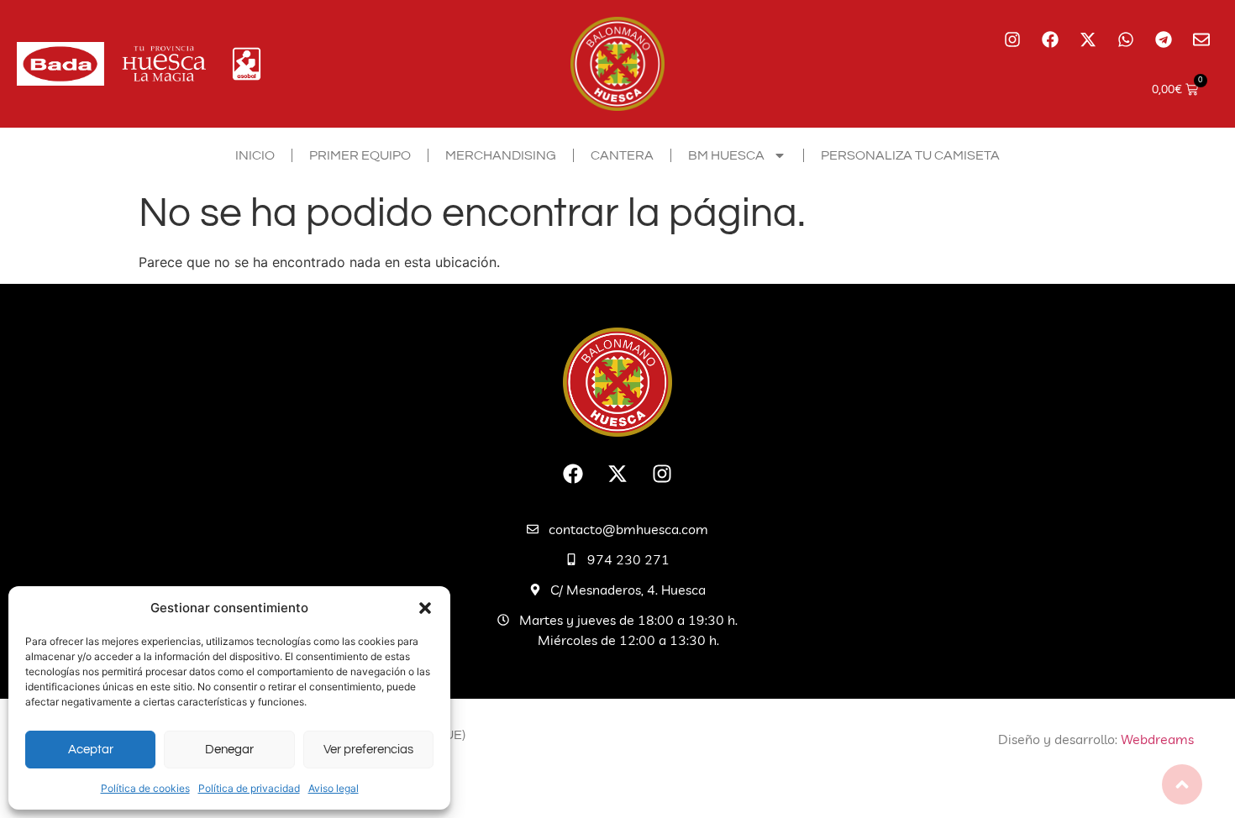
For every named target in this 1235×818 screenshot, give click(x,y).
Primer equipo (360, 155)
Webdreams (1157, 739)
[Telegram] (1163, 39)
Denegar (229, 749)
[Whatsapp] (1126, 39)
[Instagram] (1012, 39)
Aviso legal (333, 788)
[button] (425, 608)
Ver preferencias (368, 749)
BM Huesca (726, 155)
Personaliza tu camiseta (910, 155)
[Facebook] (1050, 39)
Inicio (255, 155)
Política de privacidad (249, 788)
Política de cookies (145, 788)
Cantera (622, 155)
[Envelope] (1201, 39)
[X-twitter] (1088, 39)
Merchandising (500, 155)
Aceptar (90, 749)
